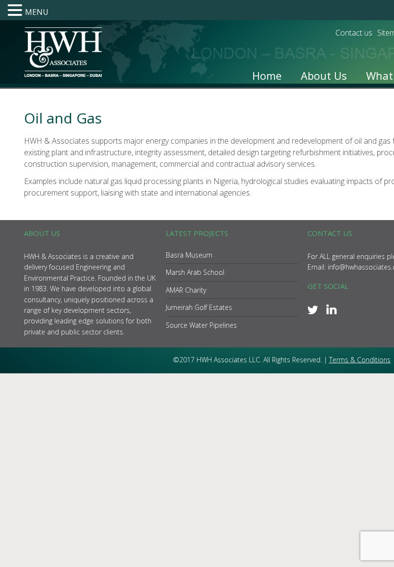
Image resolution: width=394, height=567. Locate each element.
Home (267, 75)
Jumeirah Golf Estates (199, 307)
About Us (324, 75)
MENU (37, 12)
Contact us (353, 32)
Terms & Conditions (360, 359)
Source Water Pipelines (201, 325)
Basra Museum (189, 254)
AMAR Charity (186, 290)
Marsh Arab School (195, 272)
